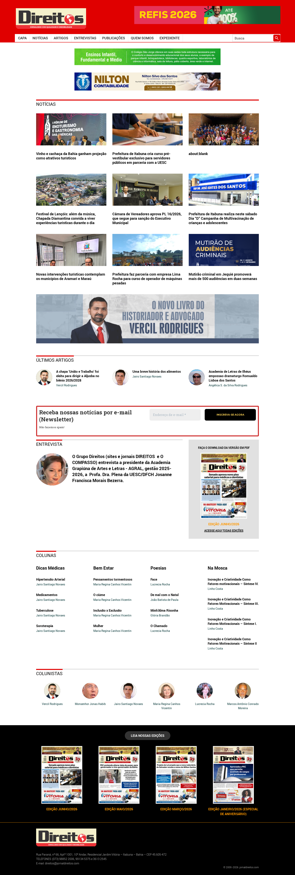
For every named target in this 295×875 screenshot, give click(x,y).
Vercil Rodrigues (66, 385)
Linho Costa (215, 589)
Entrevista (49, 444)
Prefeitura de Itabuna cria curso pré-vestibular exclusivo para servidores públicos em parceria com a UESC (141, 158)
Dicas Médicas (50, 568)
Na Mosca (217, 568)
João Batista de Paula (164, 600)
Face (154, 579)
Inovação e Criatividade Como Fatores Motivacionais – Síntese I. (232, 621)
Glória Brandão (160, 615)
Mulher (98, 626)
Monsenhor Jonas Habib (90, 704)
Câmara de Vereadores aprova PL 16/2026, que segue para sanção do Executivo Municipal (147, 218)
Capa (22, 38)
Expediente (170, 38)
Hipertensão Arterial (50, 579)
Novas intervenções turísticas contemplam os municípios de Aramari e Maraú (70, 276)
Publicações (113, 38)
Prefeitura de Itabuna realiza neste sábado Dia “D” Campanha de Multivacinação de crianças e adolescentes (223, 218)
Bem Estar (103, 568)
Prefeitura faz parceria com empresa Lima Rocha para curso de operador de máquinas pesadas (147, 278)
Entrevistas (85, 38)
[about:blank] (224, 129)
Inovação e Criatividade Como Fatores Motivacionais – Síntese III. (233, 601)
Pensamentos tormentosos (112, 579)
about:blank (198, 153)
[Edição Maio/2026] (118, 775)
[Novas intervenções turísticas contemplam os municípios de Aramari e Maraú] (71, 250)
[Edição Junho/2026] (224, 486)
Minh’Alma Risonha (164, 610)
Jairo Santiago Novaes (146, 376)
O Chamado (159, 626)
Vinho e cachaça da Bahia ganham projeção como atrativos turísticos (71, 155)
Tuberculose (44, 610)
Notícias (40, 38)
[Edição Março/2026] (176, 775)
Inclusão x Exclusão (107, 610)
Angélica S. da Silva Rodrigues (228, 385)
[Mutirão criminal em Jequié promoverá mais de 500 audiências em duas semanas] (224, 250)
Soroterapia (44, 626)
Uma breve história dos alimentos (156, 371)
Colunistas (49, 673)
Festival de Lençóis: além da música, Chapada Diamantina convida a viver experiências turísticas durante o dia (66, 218)
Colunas (46, 555)
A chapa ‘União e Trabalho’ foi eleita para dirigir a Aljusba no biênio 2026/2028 (77, 376)
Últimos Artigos (55, 360)
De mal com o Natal (165, 595)
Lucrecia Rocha (160, 584)
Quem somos (142, 38)
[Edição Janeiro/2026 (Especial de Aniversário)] (233, 775)
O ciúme (99, 595)
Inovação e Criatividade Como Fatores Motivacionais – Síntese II (232, 641)
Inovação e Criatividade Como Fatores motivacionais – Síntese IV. (233, 581)
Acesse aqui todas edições (223, 531)
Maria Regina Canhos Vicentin (112, 584)
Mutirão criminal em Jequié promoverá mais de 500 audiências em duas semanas (223, 276)
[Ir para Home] (51, 18)
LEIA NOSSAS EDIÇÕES (147, 735)
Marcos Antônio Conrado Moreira (243, 706)
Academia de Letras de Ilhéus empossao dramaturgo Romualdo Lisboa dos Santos (233, 376)
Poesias (158, 568)
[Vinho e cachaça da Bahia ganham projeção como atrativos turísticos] (71, 129)
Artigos (61, 38)
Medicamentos (46, 595)
